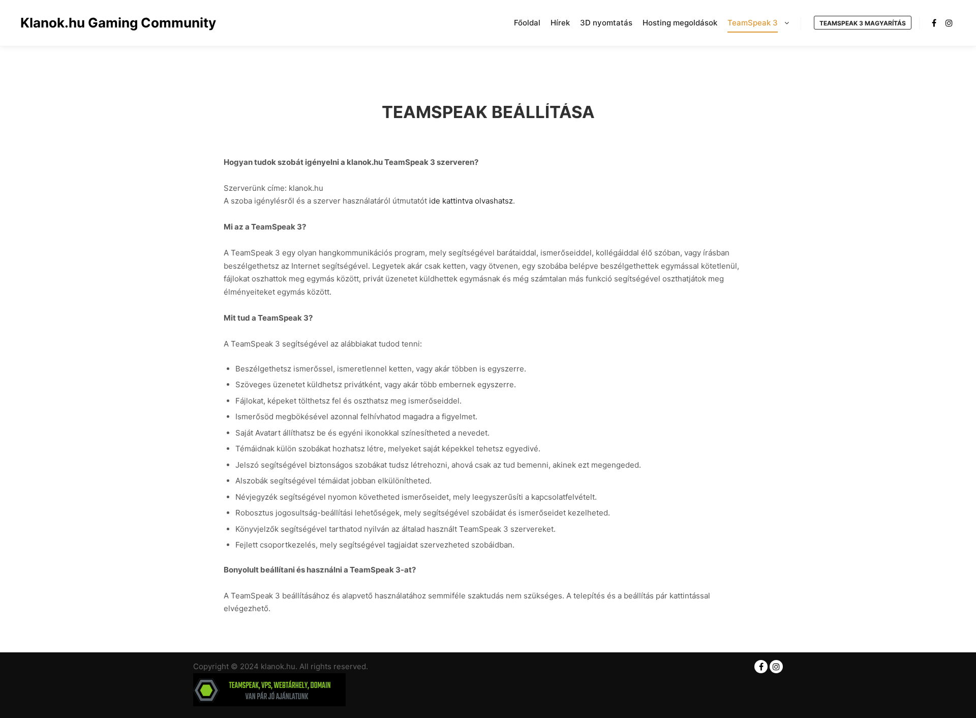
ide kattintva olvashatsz (471, 201)
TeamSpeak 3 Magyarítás (862, 23)
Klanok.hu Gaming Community (71, 23)
